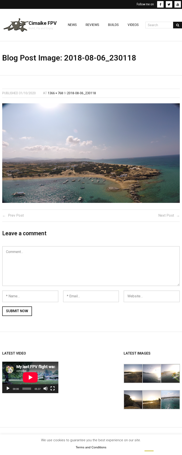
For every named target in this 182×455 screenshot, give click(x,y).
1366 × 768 (55, 93)
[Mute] (45, 388)
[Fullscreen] (52, 388)
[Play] (8, 388)
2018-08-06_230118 (81, 93)
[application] (30, 377)
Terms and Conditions (91, 447)
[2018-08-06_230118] (91, 153)
